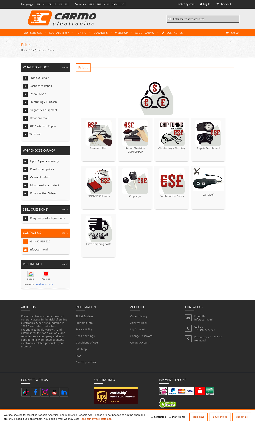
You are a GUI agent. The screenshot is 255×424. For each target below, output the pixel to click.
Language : (28, 4)
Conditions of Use (87, 342)
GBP (91, 4)
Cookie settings (85, 336)
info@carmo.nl (38, 249)
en (38, 4)
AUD (106, 4)
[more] (64, 67)
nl (44, 4)
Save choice (220, 416)
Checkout (225, 4)
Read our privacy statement (96, 418)
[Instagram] (45, 392)
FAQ (78, 355)
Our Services (33, 32)
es (66, 4)
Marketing (178, 416)
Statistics (159, 416)
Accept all (242, 416)
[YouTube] (54, 392)
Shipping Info (84, 323)
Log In (207, 4)
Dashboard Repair (40, 86)
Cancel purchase (86, 362)
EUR (99, 4)
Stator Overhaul (39, 118)
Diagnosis (101, 32)
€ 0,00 (235, 32)
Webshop (121, 32)
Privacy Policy (84, 329)
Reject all (198, 416)
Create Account (139, 342)
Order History (138, 316)
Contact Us (175, 32)
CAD (114, 4)
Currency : (80, 4)
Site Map (81, 349)
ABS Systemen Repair (42, 126)
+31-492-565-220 (39, 241)
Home (24, 50)
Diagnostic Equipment (43, 110)
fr (60, 4)
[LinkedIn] (64, 392)
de (50, 4)
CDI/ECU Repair (39, 78)
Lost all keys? (59, 32)
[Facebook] (35, 392)
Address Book (138, 323)
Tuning (81, 32)
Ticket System (84, 316)
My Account (137, 329)
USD (122, 4)
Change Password (141, 336)
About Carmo (144, 32)
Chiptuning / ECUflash (43, 102)
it (55, 4)
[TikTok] (26, 392)
